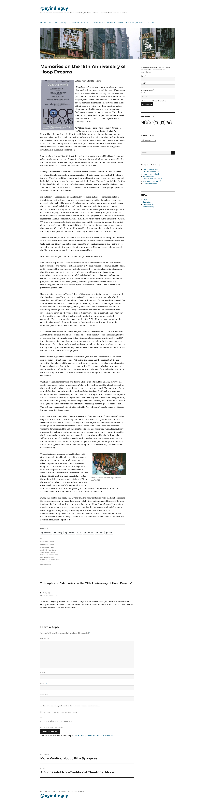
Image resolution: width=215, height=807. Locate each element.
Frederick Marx (45, 550)
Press (120, 22)
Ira (41, 538)
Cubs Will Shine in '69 (151, 172)
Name (43, 672)
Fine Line (53, 548)
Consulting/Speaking (135, 22)
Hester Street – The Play (151, 174)
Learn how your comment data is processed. (94, 735)
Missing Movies (148, 176)
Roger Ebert (50, 559)
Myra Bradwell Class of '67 (152, 179)
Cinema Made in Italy (150, 169)
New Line (47, 557)
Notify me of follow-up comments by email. (56, 721)
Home (43, 22)
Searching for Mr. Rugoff (152, 181)
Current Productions (79, 22)
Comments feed (148, 204)
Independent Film (47, 544)
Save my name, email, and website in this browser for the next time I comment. (71, 706)
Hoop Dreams (50, 552)
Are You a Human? (147, 91)
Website (44, 694)
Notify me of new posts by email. (52, 727)
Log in (145, 200)
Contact (152, 22)
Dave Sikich (44, 548)
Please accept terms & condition (154, 101)
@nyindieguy (54, 8)
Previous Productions (103, 22)
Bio (50, 22)
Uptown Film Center (150, 184)
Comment (45, 639)
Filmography (60, 22)
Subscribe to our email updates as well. (62, 712)
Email (43, 683)
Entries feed (147, 202)
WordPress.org (148, 207)
